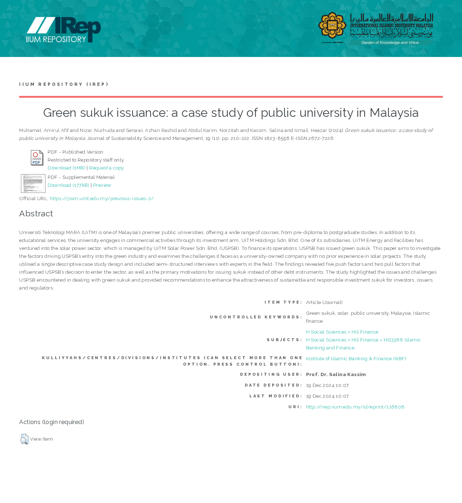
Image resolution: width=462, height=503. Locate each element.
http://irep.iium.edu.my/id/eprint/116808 (355, 407)
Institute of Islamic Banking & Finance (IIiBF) (356, 358)
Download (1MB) (67, 168)
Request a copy (106, 168)
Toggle (13, 13)
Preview (102, 185)
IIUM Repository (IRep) (64, 84)
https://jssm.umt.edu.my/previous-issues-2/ (102, 198)
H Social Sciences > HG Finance (342, 332)
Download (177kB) (68, 185)
